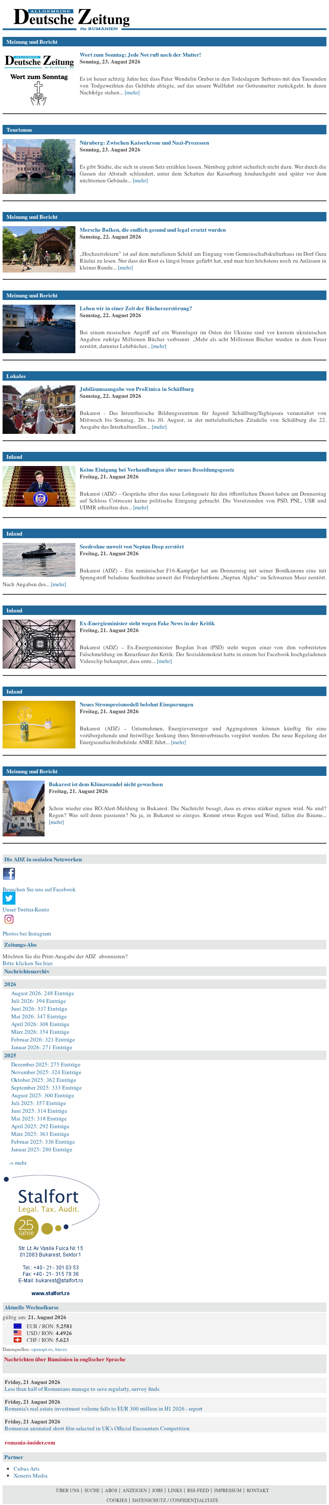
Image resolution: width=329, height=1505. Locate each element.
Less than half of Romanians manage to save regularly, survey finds (82, 1389)
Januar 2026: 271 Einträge (41, 1047)
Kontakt (258, 1490)
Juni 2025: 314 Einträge (39, 1110)
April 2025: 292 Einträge (40, 1126)
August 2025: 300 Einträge (42, 1095)
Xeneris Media (31, 1475)
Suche (92, 1490)
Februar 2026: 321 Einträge (43, 1039)
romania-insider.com (30, 1442)
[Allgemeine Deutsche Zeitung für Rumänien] (61, 15)
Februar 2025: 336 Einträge (43, 1141)
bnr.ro (61, 1349)
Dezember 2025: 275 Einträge (46, 1064)
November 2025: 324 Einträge (46, 1072)
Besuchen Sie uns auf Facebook (39, 889)
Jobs (157, 1490)
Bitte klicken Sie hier (27, 963)
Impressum (228, 1490)
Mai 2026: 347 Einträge (39, 1016)
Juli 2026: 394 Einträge (38, 1000)
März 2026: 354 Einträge (40, 1031)
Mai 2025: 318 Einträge (39, 1118)
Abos (111, 1490)
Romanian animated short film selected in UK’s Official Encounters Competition (97, 1428)
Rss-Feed (198, 1490)
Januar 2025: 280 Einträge (41, 1149)
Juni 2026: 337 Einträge (39, 1008)
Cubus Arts (26, 1468)
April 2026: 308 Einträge (40, 1023)
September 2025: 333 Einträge (46, 1087)
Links (175, 1490)
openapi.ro (42, 1349)
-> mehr (18, 1162)
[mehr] (131, 92)
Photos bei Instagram (27, 933)
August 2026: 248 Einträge (42, 993)
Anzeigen (135, 1490)
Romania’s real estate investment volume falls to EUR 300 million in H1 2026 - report (104, 1408)
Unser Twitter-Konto (26, 909)
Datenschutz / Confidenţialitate (175, 1500)
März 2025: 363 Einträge (40, 1133)
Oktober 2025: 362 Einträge (43, 1079)
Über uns (67, 1490)
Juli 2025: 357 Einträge (38, 1102)
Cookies (117, 1500)
